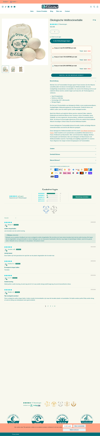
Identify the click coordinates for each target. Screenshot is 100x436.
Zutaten (52, 148)
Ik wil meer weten (58, 427)
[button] (54, 24)
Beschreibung (54, 81)
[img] (8, 222)
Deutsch (5, 1)
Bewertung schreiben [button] (82, 197)
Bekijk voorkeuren (74, 429)
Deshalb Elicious (55, 154)
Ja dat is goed (67, 426)
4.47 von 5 (20, 196)
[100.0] (46, 209)
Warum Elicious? (55, 160)
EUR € (14, 1)
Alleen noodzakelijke (79, 426)
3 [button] (50, 306)
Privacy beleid (15, 434)
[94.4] (54, 209)
